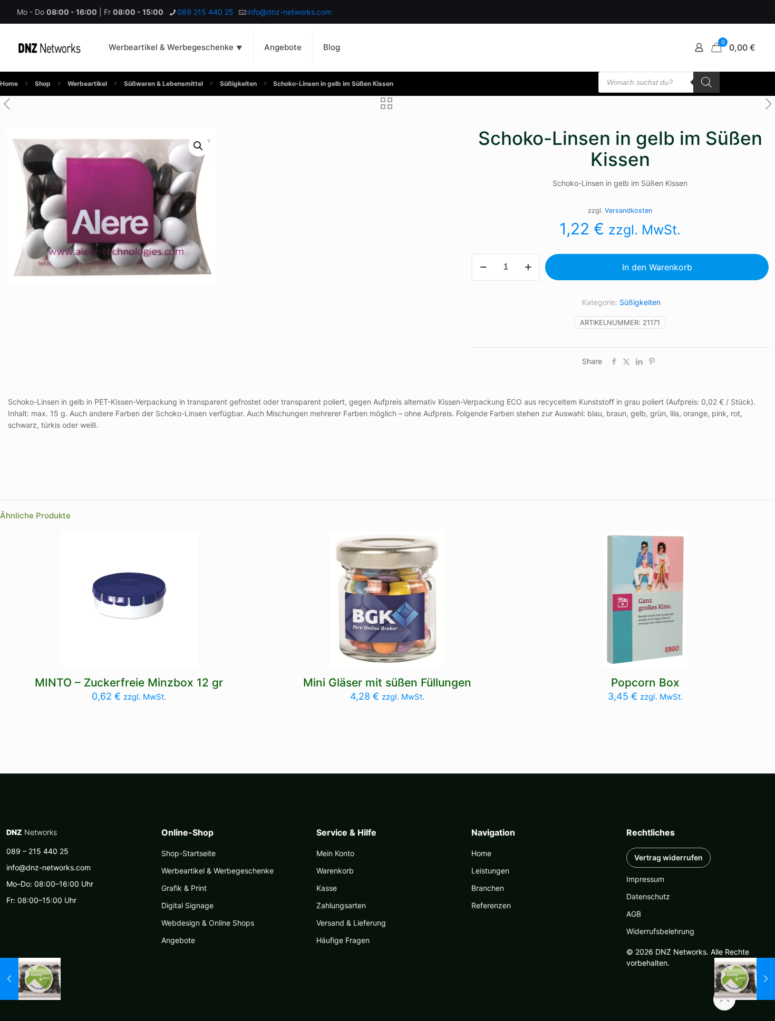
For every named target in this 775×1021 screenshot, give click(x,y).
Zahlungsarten (341, 905)
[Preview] (182, 568)
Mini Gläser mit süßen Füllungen (387, 682)
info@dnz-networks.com (289, 11)
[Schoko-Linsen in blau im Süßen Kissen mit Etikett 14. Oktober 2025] (30, 979)
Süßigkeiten (238, 83)
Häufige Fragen (343, 940)
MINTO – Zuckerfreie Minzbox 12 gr (129, 682)
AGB (633, 913)
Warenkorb (335, 870)
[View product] (182, 545)
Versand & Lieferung (351, 922)
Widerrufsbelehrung (660, 931)
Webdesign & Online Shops (207, 922)
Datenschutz (648, 896)
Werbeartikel (87, 83)
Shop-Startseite (188, 853)
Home (9, 83)
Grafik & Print (184, 887)
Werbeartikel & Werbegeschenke (217, 870)
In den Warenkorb (657, 267)
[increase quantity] (528, 267)
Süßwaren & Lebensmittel (163, 83)
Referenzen (491, 905)
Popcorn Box (645, 682)
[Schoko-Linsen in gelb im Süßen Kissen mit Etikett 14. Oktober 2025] (744, 979)
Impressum (645, 879)
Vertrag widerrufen (668, 857)
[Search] (706, 82)
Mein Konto (335, 853)
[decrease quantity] (483, 267)
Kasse (326, 887)
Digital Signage (187, 905)
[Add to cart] (429, 545)
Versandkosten (628, 210)
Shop (43, 83)
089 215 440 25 (205, 11)
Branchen (487, 887)
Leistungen (490, 870)
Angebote (178, 940)
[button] (198, 145)
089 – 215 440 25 (37, 851)
